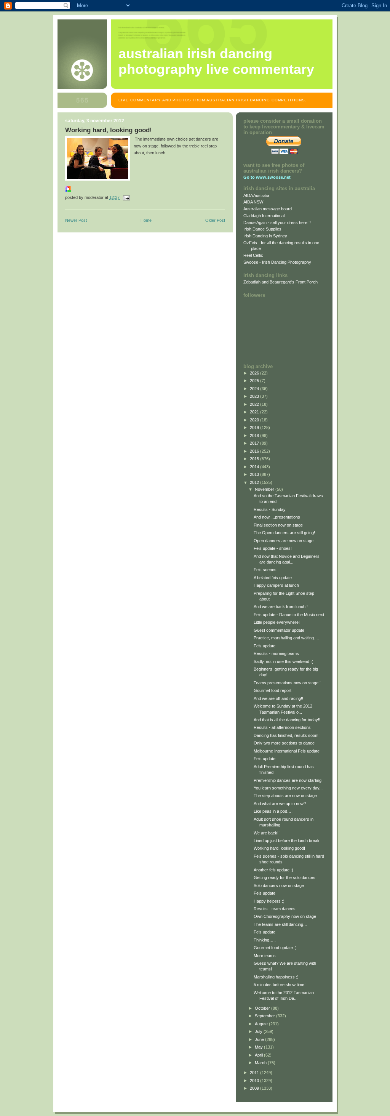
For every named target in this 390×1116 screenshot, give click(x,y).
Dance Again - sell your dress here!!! (277, 222)
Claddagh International (264, 215)
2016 (255, 451)
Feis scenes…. (268, 569)
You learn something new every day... (288, 788)
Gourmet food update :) (275, 947)
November (265, 489)
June (260, 1039)
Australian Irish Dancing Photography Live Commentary (216, 61)
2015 (255, 458)
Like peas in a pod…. (273, 811)
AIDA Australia (256, 195)
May (259, 1047)
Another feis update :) (273, 870)
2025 (255, 380)
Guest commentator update (279, 630)
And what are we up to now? (280, 803)
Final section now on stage (278, 525)
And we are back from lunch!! (281, 606)
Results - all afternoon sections (282, 727)
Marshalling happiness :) (276, 977)
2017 (255, 443)
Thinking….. (265, 940)
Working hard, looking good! (279, 848)
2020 (255, 420)
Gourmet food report (272, 690)
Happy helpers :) (269, 901)
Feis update (264, 646)
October (263, 1008)
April (259, 1055)
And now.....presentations (277, 517)
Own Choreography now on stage (285, 916)
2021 (255, 412)
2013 (255, 474)
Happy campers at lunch (276, 585)
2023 (255, 396)
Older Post (215, 220)
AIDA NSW (253, 202)
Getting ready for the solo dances (284, 877)
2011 (255, 1072)
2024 (255, 388)
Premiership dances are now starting (287, 780)
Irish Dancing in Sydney (265, 236)
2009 (255, 1088)
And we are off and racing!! (278, 698)
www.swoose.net (273, 177)
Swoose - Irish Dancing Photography (277, 262)
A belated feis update (273, 577)
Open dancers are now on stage (283, 540)
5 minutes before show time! (279, 984)
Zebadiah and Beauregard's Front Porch (280, 282)
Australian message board (267, 209)
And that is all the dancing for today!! (287, 719)
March (261, 1062)
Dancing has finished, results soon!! (287, 735)
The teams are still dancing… (280, 924)
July (259, 1031)
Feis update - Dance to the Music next (289, 614)
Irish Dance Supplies (262, 229)
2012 (255, 482)
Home (146, 220)
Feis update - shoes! (273, 548)
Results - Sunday (270, 509)
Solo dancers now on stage (279, 885)
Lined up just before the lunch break (287, 840)
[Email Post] (126, 197)
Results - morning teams (276, 653)
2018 (255, 435)
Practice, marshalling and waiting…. (286, 638)
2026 (255, 373)
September (265, 1016)
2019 (255, 427)
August (262, 1024)
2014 (255, 466)
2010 (255, 1080)
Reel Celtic (253, 255)
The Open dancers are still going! (284, 532)
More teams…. (267, 955)
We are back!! (267, 833)
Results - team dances (275, 908)
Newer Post (76, 220)
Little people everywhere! (277, 622)
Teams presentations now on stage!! (287, 682)
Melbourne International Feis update (287, 751)
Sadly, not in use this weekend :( (283, 661)
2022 (255, 404)
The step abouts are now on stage (285, 795)
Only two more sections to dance (284, 743)
